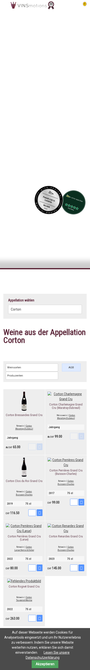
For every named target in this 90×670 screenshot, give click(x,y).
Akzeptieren (45, 664)
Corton (29, 425)
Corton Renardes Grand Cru (66, 536)
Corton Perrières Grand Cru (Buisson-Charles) (66, 472)
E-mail (73, 278)
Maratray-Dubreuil (24, 428)
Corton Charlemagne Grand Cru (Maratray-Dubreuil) (66, 406)
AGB (71, 367)
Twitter (63, 278)
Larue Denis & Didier (24, 550)
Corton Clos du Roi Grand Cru (24, 481)
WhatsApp (83, 278)
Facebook (54, 278)
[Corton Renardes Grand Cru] (66, 531)
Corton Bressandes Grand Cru (24, 415)
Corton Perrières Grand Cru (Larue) (24, 538)
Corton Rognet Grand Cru (24, 586)
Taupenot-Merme (24, 600)
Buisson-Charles (24, 494)
